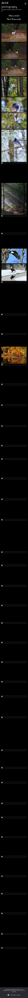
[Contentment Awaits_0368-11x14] (14, 172)
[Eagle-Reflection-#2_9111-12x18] (14, 272)
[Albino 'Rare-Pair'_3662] (14, 33)
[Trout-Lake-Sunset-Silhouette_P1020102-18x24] (14, 902)
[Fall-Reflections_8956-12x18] (14, 355)
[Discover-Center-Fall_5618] (14, 223)
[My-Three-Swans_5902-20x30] (14, 688)
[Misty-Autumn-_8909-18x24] (14, 631)
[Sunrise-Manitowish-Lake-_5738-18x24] (14, 846)
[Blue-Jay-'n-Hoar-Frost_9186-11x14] (14, 146)
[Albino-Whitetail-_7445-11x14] (14, 87)
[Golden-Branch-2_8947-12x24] (14, 451)
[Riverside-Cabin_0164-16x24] (14, 758)
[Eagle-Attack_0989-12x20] (14, 240)
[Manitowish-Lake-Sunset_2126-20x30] (14, 613)
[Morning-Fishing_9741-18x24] (14, 671)
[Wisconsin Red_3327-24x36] (14, 966)
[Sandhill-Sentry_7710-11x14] (14, 792)
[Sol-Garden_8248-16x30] (14, 809)
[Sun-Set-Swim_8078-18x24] (14, 865)
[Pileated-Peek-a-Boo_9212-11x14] (14, 733)
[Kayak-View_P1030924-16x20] (14, 488)
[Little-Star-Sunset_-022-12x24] (14, 557)
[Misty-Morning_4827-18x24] (14, 651)
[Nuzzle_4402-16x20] (14, 706)
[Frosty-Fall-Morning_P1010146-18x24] (14, 435)
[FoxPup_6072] (14, 415)
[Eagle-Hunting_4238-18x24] (14, 256)
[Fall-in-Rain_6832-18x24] (14, 323)
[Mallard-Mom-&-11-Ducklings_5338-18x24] (14, 594)
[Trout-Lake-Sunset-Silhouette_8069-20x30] (14, 884)
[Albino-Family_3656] (14, 50)
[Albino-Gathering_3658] (14, 68)
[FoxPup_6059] (14, 394)
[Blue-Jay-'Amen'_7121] (14, 113)
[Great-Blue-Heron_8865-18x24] (14, 467)
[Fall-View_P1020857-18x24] (14, 373)
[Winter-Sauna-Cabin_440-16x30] (14, 940)
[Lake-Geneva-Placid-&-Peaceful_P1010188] (14, 535)
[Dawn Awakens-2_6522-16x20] (14, 199)
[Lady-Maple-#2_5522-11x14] (14, 509)
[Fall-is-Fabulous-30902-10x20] (14, 339)
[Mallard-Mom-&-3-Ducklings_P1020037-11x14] (14, 575)
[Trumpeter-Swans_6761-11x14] (14, 923)
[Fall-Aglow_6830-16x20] (14, 297)
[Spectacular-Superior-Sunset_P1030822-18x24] (14, 826)
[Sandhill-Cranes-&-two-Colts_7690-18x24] (14, 774)
